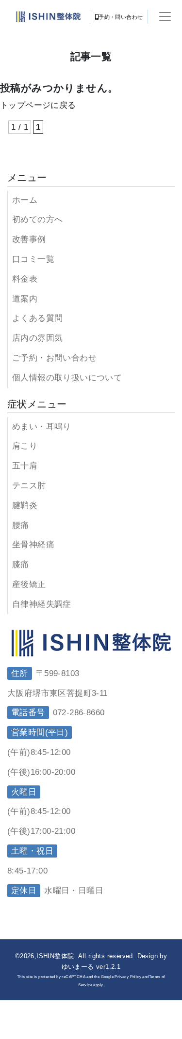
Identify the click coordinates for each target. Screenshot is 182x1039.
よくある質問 (37, 318)
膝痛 (20, 564)
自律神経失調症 (41, 604)
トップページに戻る (38, 105)
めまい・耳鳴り (41, 426)
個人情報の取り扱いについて (67, 377)
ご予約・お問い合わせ (54, 357)
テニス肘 (29, 485)
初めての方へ (37, 219)
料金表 (24, 279)
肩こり (24, 446)
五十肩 (24, 465)
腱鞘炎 (24, 505)
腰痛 (20, 525)
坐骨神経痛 (33, 544)
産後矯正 (29, 584)
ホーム (24, 200)
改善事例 (29, 239)
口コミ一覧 (33, 259)
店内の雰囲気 (37, 338)
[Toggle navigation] (165, 16)
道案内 (24, 298)
